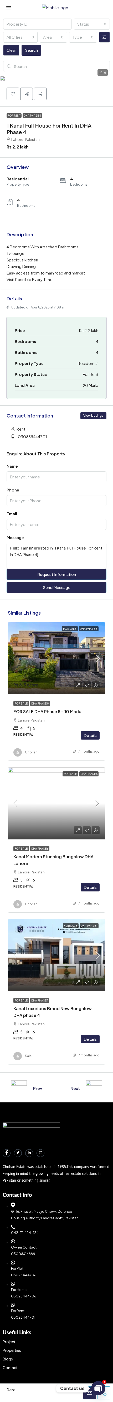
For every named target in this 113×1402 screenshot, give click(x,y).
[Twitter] (18, 1153)
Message (15, 537)
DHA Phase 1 (89, 925)
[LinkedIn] (29, 1153)
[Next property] (94, 1088)
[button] (13, 94)
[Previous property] (19, 1088)
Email (12, 513)
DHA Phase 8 (88, 628)
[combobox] (92, 24)
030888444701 (32, 436)
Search (31, 50)
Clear (11, 50)
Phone (13, 489)
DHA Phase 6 (88, 773)
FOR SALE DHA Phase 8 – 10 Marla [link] (47, 711)
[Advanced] (104, 37)
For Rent (14, 115)
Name (12, 465)
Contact (10, 1367)
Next (75, 1088)
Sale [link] (28, 1056)
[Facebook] (7, 1153)
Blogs (8, 1359)
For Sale (70, 628)
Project (9, 1341)
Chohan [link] (31, 752)
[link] (56, 658)
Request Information (56, 574)
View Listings (93, 415)
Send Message (56, 587)
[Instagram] (40, 1153)
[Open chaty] (98, 1388)
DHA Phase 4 (32, 115)
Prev (37, 1088)
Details (90, 735)
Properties (12, 1350)
